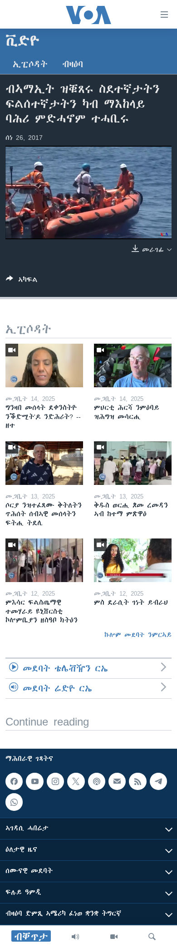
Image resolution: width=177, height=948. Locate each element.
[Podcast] (96, 781)
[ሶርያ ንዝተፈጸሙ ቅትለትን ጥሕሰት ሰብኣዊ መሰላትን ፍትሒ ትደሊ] (44, 463)
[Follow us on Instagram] (55, 781)
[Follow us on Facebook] (14, 781)
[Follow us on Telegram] (158, 781)
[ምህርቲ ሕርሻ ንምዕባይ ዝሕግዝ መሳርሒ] (133, 365)
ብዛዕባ (72, 64)
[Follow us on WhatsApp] (14, 801)
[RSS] (137, 781)
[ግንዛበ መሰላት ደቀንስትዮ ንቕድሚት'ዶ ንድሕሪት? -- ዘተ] (44, 365)
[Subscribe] (117, 781)
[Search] (152, 936)
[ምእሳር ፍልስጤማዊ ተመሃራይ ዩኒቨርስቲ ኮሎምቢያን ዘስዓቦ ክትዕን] (44, 560)
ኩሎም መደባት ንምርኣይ (138, 634)
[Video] (114, 936)
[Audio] (75, 936)
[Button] (22, 281)
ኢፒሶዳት (30, 64)
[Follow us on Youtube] (34, 781)
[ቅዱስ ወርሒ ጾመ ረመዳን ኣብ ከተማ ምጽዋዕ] (133, 463)
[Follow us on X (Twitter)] (75, 781)
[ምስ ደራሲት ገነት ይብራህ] (133, 560)
